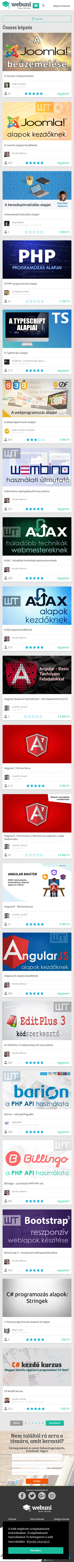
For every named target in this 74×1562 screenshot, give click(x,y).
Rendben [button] (35, 1550)
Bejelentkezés (61, 6)
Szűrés (38, 19)
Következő (54, 1422)
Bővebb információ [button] (38, 1541)
